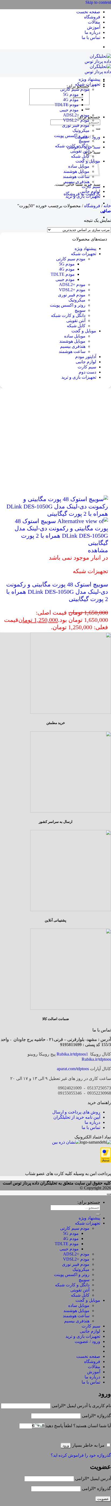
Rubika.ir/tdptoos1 (72, 1054)
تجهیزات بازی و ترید (82, 196)
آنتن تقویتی (79, 151)
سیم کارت (91, 186)
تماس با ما (91, 37)
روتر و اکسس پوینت (71, 135)
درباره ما (92, 32)
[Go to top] (109, 1194)
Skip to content (98, 2)
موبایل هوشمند (76, 171)
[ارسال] (87, 109)
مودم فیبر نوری (75, 125)
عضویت (103, 1499)
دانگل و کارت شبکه (72, 146)
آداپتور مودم (85, 356)
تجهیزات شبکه (87, 84)
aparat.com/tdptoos (73, 1068)
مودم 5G (71, 94)
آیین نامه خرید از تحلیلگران (76, 1117)
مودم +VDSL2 (76, 120)
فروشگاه (92, 17)
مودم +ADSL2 (76, 115)
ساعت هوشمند (76, 176)
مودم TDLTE (67, 104)
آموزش (93, 27)
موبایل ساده (78, 166)
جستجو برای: (88, 1202)
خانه (107, 205)
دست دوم (87, 372)
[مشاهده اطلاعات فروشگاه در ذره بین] (66, 1142)
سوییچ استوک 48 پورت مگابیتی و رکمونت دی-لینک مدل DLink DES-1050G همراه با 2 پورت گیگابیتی (57, 591)
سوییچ (84, 140)
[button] (105, 211)
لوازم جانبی (90, 191)
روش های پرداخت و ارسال (76, 1112)
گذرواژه (96, 1415)
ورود (66, 1445)
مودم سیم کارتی (74, 89)
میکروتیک (80, 130)
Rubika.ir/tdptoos (96, 1059)
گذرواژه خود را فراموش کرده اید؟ (81, 1455)
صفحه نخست (88, 11)
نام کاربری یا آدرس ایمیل (81, 1405)
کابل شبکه (80, 156)
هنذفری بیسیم (76, 181)
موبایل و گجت (83, 331)
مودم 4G (71, 99)
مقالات (94, 22)
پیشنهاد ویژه (89, 79)
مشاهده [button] (98, 550)
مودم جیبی (69, 110)
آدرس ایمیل (93, 1478)
